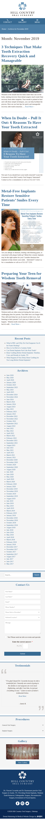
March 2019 (10, 511)
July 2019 (9, 501)
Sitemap (35, 811)
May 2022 (10, 431)
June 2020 (10, 474)
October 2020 (11, 465)
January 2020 (11, 486)
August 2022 (10, 426)
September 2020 (12, 467)
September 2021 (12, 443)
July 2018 (9, 530)
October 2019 (11, 494)
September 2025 (12, 387)
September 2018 (12, 525)
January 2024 (11, 404)
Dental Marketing (9, 816)
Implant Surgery (7, 731)
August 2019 (10, 499)
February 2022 (11, 438)
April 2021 (10, 453)
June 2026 (10, 375)
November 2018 (12, 520)
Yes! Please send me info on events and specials (24, 637)
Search (36, 575)
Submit (22, 654)
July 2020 (9, 472)
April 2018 (10, 537)
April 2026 (10, 380)
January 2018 (11, 544)
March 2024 (10, 402)
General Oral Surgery (9, 725)
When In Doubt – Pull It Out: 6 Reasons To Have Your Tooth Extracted (21, 122)
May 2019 (10, 506)
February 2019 (11, 513)
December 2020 (11, 460)
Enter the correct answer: (22, 642)
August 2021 (10, 445)
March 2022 (10, 436)
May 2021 (10, 450)
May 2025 (10, 390)
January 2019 (11, 515)
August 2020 (10, 469)
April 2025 (10, 392)
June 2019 (10, 503)
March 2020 (10, 482)
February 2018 (11, 542)
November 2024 (12, 397)
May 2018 (10, 535)
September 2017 (12, 554)
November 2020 (12, 462)
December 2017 (11, 547)
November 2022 (12, 419)
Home (4, 29)
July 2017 (9, 559)
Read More (22, 696)
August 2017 (10, 557)
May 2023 (10, 409)
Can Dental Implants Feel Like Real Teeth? (21, 350)
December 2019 (11, 489)
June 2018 (10, 532)
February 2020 (11, 484)
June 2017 (10, 561)
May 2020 (10, 477)
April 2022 (10, 433)
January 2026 (11, 382)
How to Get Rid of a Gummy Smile (18, 348)
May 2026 (10, 378)
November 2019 (12, 491)
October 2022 (11, 421)
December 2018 (11, 518)
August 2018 (10, 527)
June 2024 (10, 399)
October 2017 (11, 552)
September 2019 (12, 496)
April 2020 (10, 479)
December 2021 (11, 440)
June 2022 (10, 428)
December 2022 (11, 416)
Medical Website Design (25, 816)
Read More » (29, 107)
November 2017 (12, 549)
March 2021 (10, 455)
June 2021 (10, 448)
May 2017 (10, 564)
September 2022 (12, 423)
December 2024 (11, 395)
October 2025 (11, 385)
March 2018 (10, 540)
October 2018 (11, 523)
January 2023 (11, 414)
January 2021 (11, 457)
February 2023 (11, 411)
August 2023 (10, 407)
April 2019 (10, 508)
